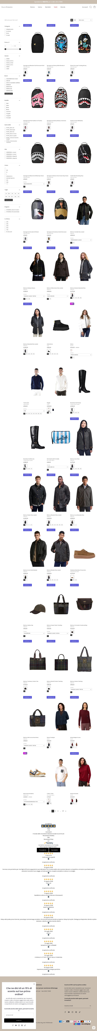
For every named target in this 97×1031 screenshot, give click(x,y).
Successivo (54, 850)
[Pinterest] (22, 1025)
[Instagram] (19, 1025)
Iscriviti (19, 1020)
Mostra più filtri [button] (8, 93)
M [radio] (26, 524)
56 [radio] (36, 413)
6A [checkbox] (18, 193)
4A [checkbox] (15, 193)
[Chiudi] (34, 984)
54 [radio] (33, 413)
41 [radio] (31, 468)
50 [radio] (29, 413)
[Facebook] (13, 1025)
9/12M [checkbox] (12, 196)
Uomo (40, 7)
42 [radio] (71, 242)
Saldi (55, 7)
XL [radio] (31, 524)
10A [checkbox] (15, 196)
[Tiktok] (25, 1025)
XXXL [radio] (50, 803)
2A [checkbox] (6, 193)
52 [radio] (31, 413)
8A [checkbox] (9, 196)
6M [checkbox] (6, 196)
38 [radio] (24, 353)
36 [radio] (47, 353)
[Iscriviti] (90, 1006)
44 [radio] (73, 242)
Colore (24, 182)
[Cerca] (90, 7)
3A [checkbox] (12, 193)
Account (85, 7)
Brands (63, 7)
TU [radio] (24, 75)
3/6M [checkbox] (9, 193)
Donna (32, 7)
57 (63, 811)
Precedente (42, 850)
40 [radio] (24, 298)
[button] (71, 20)
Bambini (48, 7)
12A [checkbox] (18, 196)
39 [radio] (54, 353)
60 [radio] (40, 413)
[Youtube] (16, 1025)
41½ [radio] (26, 804)
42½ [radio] (31, 804)
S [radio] (73, 357)
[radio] (25, 72)
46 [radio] (78, 297)
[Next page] (65, 811)
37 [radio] (50, 353)
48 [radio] (80, 297)
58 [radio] (38, 413)
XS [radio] (71, 357)
